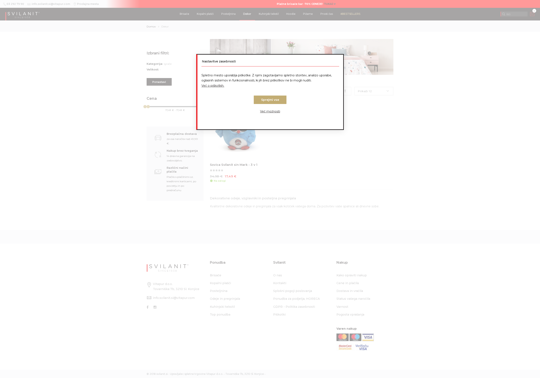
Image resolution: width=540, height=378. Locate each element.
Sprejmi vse (270, 100)
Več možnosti (270, 111)
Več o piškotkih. (212, 86)
